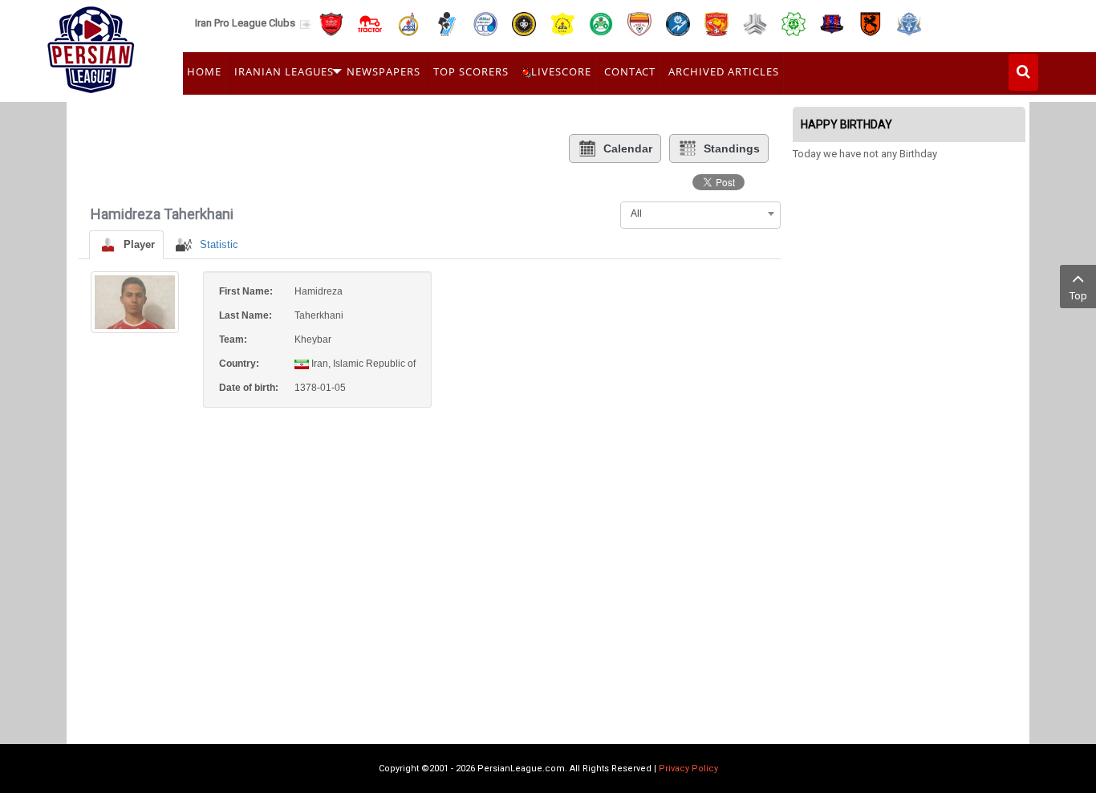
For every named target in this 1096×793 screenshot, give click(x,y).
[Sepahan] (524, 23)
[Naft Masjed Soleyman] (408, 23)
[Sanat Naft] (562, 23)
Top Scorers (471, 71)
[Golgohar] (678, 23)
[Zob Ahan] (601, 23)
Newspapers (383, 71)
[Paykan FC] (447, 23)
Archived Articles (723, 71)
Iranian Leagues (284, 71)
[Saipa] (755, 23)
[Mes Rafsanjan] (871, 23)
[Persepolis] (331, 23)
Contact (630, 71)
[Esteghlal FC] (485, 23)
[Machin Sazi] (793, 23)
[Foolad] (639, 23)
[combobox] (700, 213)
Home (204, 71)
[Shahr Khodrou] (716, 23)
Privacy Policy (688, 768)
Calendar (627, 148)
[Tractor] (370, 23)
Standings (732, 148)
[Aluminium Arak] (909, 23)
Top (1078, 296)
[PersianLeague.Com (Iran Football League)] (91, 46)
